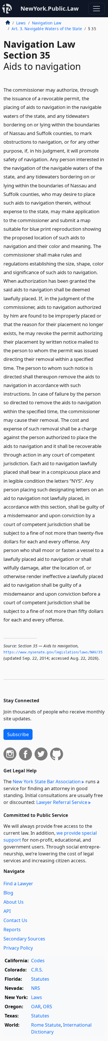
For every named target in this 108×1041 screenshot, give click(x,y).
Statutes (40, 979)
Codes (38, 960)
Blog (8, 893)
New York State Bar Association (47, 781)
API (7, 911)
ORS (47, 1006)
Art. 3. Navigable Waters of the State (47, 28)
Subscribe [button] (18, 734)
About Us (13, 902)
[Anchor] (67, 619)
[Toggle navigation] (96, 8)
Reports (12, 929)
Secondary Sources (24, 939)
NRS (35, 988)
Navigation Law (46, 23)
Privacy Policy (18, 948)
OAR (36, 1006)
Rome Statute (46, 1025)
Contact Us (15, 920)
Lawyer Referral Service (61, 802)
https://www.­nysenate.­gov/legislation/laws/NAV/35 (53, 652)
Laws (21, 23)
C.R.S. (37, 970)
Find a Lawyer (18, 883)
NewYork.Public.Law (49, 8)
